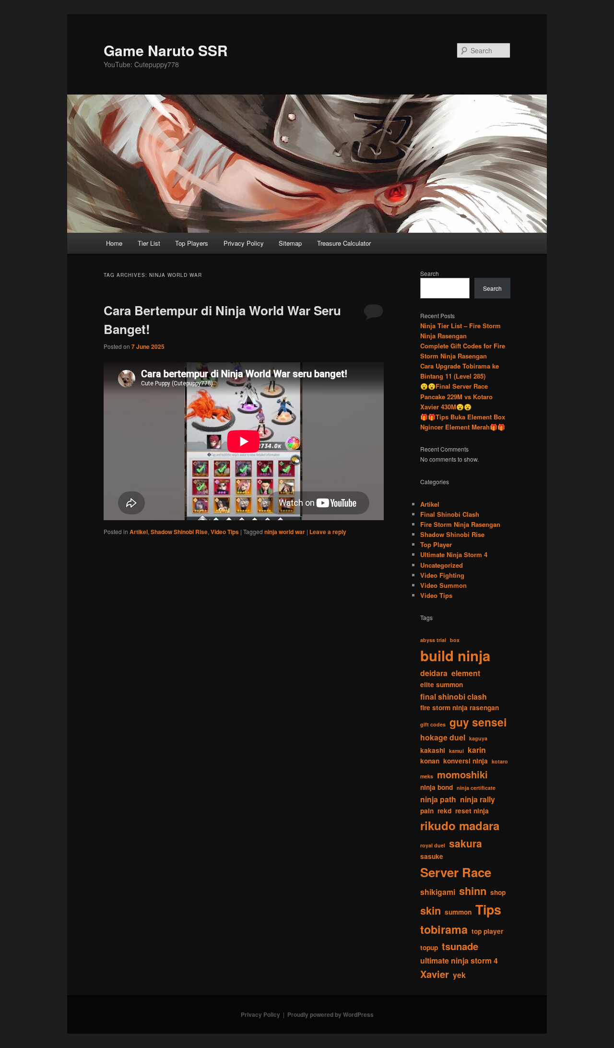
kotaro (500, 761)
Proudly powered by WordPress (330, 1014)
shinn (472, 890)
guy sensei (478, 722)
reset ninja (472, 810)
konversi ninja (465, 760)
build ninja (455, 655)
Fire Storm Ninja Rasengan (460, 524)
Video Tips (225, 531)
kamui (456, 750)
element (465, 673)
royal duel (432, 845)
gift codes (433, 724)
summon (458, 912)
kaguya (478, 738)
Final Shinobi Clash (449, 514)
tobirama (444, 929)
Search (429, 273)
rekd (444, 810)
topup (429, 947)
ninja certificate (476, 787)
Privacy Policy (244, 243)
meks (426, 776)
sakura (465, 843)
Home (114, 243)
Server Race (455, 872)
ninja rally (477, 799)
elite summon (441, 684)
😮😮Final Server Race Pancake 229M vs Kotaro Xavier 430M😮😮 (456, 396)
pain (427, 810)
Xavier (434, 974)
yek (459, 974)
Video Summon (443, 585)
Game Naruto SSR (166, 50)
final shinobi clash (453, 696)
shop (498, 892)
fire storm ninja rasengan (459, 707)
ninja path (438, 799)
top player (487, 931)
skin (430, 910)
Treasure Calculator (344, 243)
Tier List (149, 243)
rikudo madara (459, 825)
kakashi (432, 750)
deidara (434, 673)
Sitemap (290, 243)
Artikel (139, 531)
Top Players (191, 243)
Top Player (436, 544)
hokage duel (442, 737)
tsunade (460, 946)
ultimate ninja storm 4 (459, 960)
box (455, 639)
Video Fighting (442, 575)
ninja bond (436, 787)
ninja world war (284, 531)
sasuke (431, 856)
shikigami (437, 891)
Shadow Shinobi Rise (179, 531)
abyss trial (433, 639)
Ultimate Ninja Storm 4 (453, 554)
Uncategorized (441, 565)
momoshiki (462, 774)
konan (429, 760)
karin (477, 749)
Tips (488, 909)
